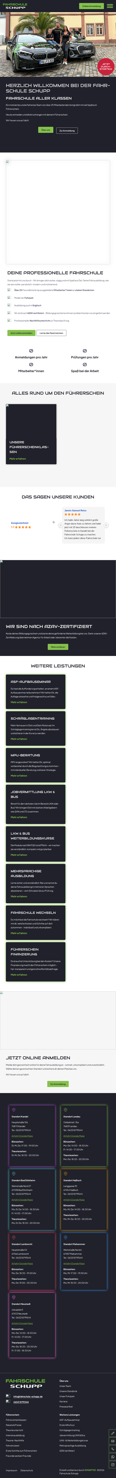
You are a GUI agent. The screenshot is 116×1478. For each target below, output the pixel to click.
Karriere (64, 1401)
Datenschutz (27, 1470)
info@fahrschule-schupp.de (28, 1396)
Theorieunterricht (14, 1430)
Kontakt (58, 7)
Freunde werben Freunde (18, 1455)
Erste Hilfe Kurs (67, 1425)
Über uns (45, 129)
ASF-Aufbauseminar (70, 1419)
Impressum (11, 1470)
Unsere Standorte (68, 1391)
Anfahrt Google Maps (22, 1135)
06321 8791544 (21, 1402)
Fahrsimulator (12, 1445)
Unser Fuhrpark (67, 1396)
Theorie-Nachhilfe (15, 1440)
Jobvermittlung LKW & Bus (72, 1435)
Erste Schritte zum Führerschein (21, 1450)
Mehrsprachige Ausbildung (73, 1445)
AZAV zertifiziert (67, 1450)
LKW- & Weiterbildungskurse (74, 1440)
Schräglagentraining (70, 1430)
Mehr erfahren (18, 458)
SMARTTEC (90, 1470)
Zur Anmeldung (67, 130)
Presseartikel (66, 1406)
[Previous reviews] (60, 525)
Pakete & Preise (13, 1425)
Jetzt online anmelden (21, 333)
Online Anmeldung (91, 6)
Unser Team (65, 1386)
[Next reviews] (106, 525)
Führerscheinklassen (16, 1419)
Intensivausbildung (15, 1435)
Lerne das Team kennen (51, 333)
